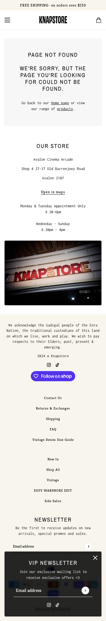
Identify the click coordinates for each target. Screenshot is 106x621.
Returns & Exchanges (53, 408)
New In (53, 459)
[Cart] (98, 20)
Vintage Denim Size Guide (53, 439)
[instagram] (49, 604)
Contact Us (53, 398)
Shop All (53, 469)
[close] (95, 558)
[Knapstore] (53, 20)
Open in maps (53, 192)
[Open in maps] (53, 273)
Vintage (53, 480)
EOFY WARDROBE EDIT (53, 490)
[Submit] (85, 590)
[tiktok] (57, 604)
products (65, 109)
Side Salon (53, 501)
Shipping (53, 419)
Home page (60, 103)
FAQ (53, 429)
